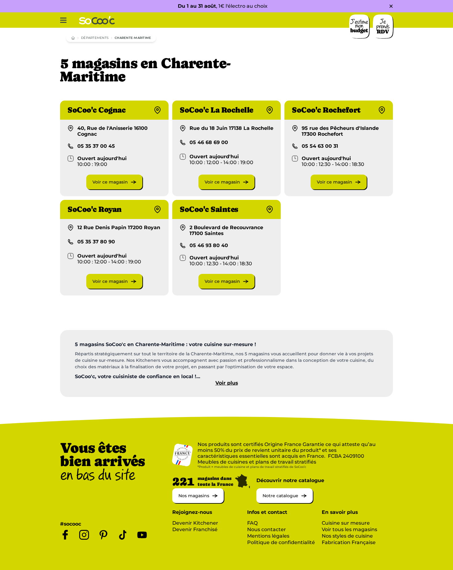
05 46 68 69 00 (209, 142)
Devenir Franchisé (195, 529)
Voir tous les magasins (349, 529)
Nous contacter (266, 529)
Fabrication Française (349, 542)
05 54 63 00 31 (320, 146)
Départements (94, 38)
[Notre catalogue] (284, 501)
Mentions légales (268, 536)
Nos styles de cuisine (347, 536)
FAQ (252, 523)
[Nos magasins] (198, 501)
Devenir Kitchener (195, 523)
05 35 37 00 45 (96, 146)
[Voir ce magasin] (114, 188)
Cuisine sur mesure (346, 523)
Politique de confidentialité (281, 542)
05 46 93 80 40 (209, 245)
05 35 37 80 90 (96, 242)
